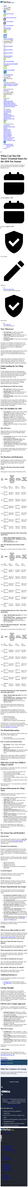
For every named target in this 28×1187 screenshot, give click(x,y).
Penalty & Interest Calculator (10, 85)
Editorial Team (7, 1168)
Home (5, 5)
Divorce (5, 128)
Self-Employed (7, 117)
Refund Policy (7, 1167)
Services (6, 34)
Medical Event (7, 129)
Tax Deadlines (7, 1158)
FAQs (5, 1156)
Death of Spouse (7, 132)
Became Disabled (8, 134)
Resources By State (8, 144)
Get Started (3, 1061)
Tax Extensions (7, 41)
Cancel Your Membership (10, 1150)
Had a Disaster (7, 133)
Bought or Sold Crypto (9, 118)
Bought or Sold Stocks (9, 116)
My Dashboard (10, 145)
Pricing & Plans (7, 28)
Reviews (6, 1176)
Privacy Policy (7, 1164)
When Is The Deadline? (9, 70)
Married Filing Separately (10, 103)
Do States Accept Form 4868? (11, 64)
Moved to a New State (9, 137)
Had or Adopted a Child (9, 140)
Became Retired (7, 136)
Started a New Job (8, 139)
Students (6, 113)
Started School (7, 130)
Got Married (6, 125)
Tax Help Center (7, 93)
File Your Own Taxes (9, 13)
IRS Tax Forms (7, 1159)
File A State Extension (9, 61)
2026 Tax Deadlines (8, 38)
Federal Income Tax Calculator (11, 84)
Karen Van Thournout (9, 289)
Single (5, 99)
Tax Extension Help (8, 74)
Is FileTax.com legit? (8, 1177)
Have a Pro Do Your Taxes (10, 17)
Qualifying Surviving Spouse (10, 105)
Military (5, 120)
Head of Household (8, 101)
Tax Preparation (4, 1059)
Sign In (8, 147)
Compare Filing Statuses (9, 106)
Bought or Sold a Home (9, 126)
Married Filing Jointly (9, 102)
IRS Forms (6, 90)
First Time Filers (7, 110)
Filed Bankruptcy (8, 114)
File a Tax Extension (8, 21)
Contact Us (6, 1179)
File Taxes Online (8, 1147)
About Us (6, 1175)
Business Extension (8, 52)
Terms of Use (7, 1166)
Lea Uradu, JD (7, 324)
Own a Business (7, 112)
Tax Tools (6, 77)
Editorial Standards (8, 1170)
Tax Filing (6, 8)
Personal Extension (8, 46)
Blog (5, 1155)
